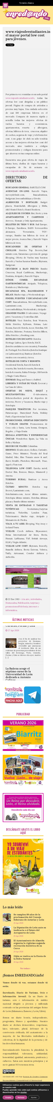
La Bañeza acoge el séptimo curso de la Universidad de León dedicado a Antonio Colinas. (19, 658)
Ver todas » (25, 968)
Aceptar (8, 1097)
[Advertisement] (26, 69)
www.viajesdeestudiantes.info (20, 98)
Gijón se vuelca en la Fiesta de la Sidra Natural (30, 957)
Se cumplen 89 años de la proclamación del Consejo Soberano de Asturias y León (29, 917)
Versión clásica (26, 3)
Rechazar (21, 1097)
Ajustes (34, 1097)
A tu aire (25, 599)
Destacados (11, 603)
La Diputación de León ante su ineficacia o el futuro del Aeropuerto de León (30, 930)
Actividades (35, 599)
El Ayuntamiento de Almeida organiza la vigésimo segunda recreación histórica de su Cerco (29, 944)
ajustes (23, 1092)
